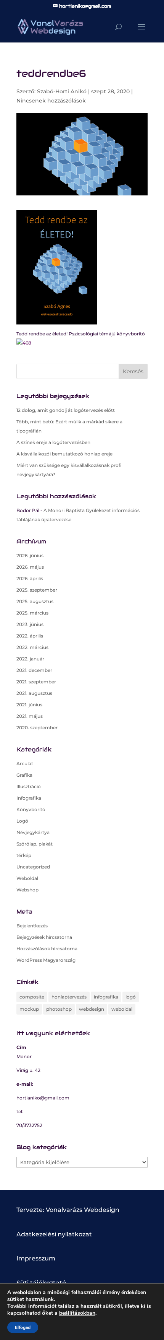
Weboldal (27, 878)
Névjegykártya (33, 832)
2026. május (30, 567)
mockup (29, 1009)
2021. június (29, 704)
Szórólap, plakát (34, 844)
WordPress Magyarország (46, 960)
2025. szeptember (36, 590)
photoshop (59, 1009)
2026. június (29, 555)
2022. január (30, 659)
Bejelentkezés (32, 926)
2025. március (32, 613)
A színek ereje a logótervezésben (53, 442)
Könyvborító (30, 809)
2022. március (32, 647)
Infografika (28, 798)
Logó (22, 821)
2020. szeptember (37, 727)
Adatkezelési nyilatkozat (54, 1234)
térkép (23, 855)
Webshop (27, 890)
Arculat (24, 763)
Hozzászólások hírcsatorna (46, 948)
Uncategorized (33, 867)
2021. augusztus (34, 693)
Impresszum (35, 1258)
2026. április (29, 578)
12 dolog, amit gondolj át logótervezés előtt (65, 410)
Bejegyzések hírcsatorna (44, 937)
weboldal (121, 1009)
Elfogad (23, 1327)
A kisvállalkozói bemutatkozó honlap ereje (64, 454)
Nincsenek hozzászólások (51, 100)
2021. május (29, 716)
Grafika (24, 775)
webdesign (91, 1009)
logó (130, 997)
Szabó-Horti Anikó (62, 91)
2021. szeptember (36, 682)
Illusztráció (28, 786)
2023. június (29, 624)
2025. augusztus (34, 601)
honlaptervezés (69, 997)
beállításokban (77, 1313)
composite (31, 997)
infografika (106, 997)
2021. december (34, 670)
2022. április (29, 636)
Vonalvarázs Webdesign (82, 1209)
